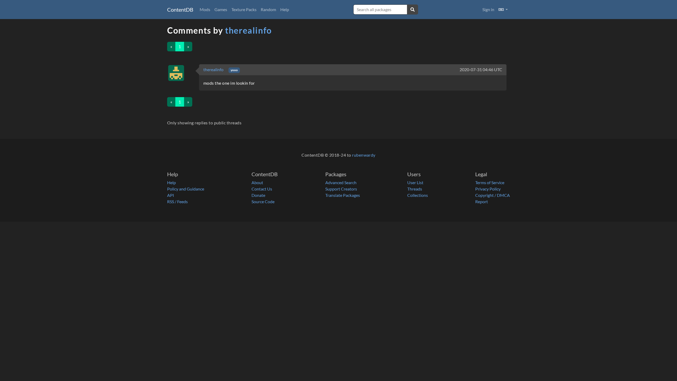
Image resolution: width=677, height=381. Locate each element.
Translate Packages (342, 195)
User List (415, 182)
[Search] (412, 9)
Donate (258, 195)
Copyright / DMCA (492, 195)
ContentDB (180, 9)
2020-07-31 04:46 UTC (481, 69)
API (170, 195)
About (257, 182)
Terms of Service (489, 182)
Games (220, 9)
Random (268, 9)
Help (284, 9)
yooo (234, 70)
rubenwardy (364, 154)
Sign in (488, 9)
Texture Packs (244, 9)
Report (481, 201)
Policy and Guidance (185, 188)
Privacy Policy (488, 188)
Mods (205, 9)
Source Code (263, 201)
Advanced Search (340, 182)
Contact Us (261, 188)
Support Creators (341, 188)
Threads (414, 188)
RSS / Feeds (177, 201)
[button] (503, 9)
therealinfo (248, 30)
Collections (417, 195)
